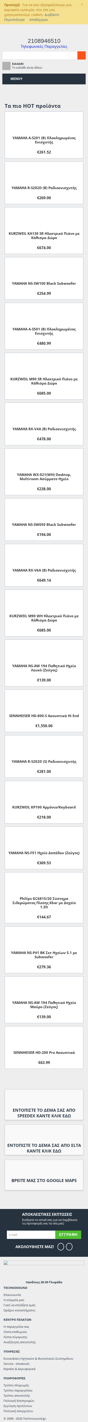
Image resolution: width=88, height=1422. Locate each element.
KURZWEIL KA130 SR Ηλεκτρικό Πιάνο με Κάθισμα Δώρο (44, 235)
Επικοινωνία (12, 1295)
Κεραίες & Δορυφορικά (19, 1369)
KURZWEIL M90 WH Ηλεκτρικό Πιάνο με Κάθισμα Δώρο (44, 618)
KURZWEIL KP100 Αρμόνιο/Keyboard (44, 807)
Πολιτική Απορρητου (18, 1411)
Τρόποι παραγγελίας (18, 1390)
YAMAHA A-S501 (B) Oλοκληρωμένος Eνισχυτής (44, 331)
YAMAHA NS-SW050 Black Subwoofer (44, 524)
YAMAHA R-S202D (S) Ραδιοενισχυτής (44, 761)
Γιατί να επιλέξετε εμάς (19, 1305)
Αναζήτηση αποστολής (20, 1342)
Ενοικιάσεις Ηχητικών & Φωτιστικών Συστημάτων (38, 1358)
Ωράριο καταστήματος (19, 1310)
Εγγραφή (68, 1235)
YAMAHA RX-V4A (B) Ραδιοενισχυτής (44, 429)
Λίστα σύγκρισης (15, 1337)
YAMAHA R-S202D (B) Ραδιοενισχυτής (44, 188)
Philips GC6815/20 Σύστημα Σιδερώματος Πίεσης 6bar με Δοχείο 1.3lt (44, 902)
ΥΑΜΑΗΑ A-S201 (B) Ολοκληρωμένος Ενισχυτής (44, 140)
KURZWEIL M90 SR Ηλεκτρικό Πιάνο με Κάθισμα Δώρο (44, 381)
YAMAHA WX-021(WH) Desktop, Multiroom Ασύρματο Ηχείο (44, 476)
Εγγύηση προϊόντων (18, 1406)
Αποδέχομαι (38, 19)
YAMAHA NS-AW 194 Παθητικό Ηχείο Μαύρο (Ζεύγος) (44, 1004)
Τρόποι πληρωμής (16, 1385)
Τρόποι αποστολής (17, 1395)
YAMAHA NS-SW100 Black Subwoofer (44, 283)
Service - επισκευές (17, 1364)
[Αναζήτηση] (81, 55)
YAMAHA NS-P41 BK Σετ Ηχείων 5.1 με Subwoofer (44, 954)
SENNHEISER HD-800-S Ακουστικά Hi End (44, 716)
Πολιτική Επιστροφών (19, 1401)
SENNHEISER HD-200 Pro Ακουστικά (44, 1052)
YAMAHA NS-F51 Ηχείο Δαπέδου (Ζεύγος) (44, 853)
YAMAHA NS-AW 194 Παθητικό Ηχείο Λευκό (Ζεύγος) (44, 668)
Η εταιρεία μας (14, 1300)
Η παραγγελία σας (16, 1327)
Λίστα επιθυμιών (15, 1332)
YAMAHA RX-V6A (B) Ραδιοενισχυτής (44, 570)
